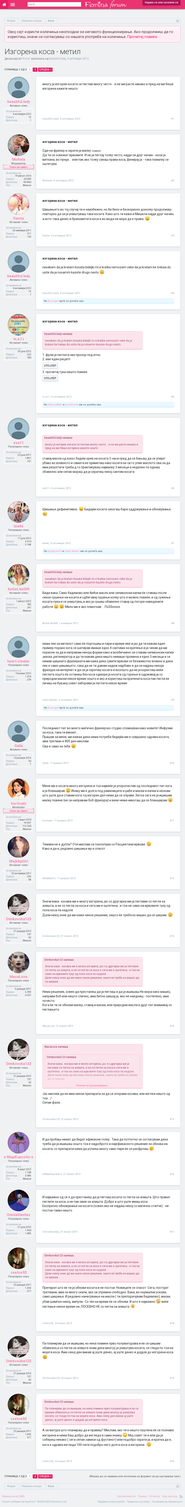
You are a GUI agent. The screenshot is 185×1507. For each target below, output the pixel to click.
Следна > (45, 69)
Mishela (18, 159)
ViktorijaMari (55, 404)
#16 (172, 1174)
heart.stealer (72, 551)
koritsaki (18, 803)
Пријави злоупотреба (111, 1501)
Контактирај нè (126, 1496)
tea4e (18, 526)
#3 (172, 235)
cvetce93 (19, 1272)
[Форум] (12, 4)
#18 (172, 1323)
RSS (181, 1496)
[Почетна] (4, 4)
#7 (172, 543)
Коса (26, 58)
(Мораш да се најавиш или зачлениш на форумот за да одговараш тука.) (134, 1476)
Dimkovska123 (18, 919)
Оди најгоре (169, 1496)
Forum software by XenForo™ (34, 1501)
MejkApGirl (18, 861)
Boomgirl (53, 301)
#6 (172, 488)
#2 (172, 180)
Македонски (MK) (13, 1496)
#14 (172, 1026)
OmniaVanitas (18, 1215)
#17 (172, 1231)
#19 (172, 1378)
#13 (172, 936)
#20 (172, 1461)
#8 (172, 623)
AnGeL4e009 (18, 589)
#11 (172, 820)
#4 (172, 293)
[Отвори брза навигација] (177, 20)
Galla (18, 746)
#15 (172, 1119)
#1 (172, 118)
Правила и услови (138, 1501)
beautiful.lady (57, 58)
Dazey (18, 218)
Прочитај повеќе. (142, 36)
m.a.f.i (18, 339)
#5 (172, 396)
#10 (172, 763)
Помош (142, 1496)
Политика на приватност (167, 1501)
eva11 (18, 443)
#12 (172, 878)
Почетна (154, 1496)
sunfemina (71, 404)
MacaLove (19, 977)
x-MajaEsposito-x (18, 1157)
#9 (172, 699)
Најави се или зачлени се (161, 2)
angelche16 (55, 551)
